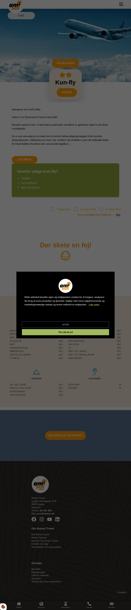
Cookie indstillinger (35, 316)
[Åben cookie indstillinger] (3, 606)
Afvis (65, 324)
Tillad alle (65, 332)
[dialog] (65, 305)
